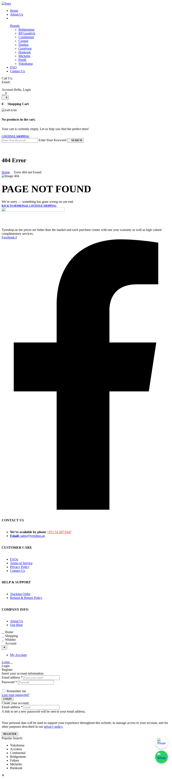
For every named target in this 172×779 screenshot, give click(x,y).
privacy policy (53, 726)
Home (6, 172)
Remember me (16, 691)
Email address (12, 677)
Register (10, 734)
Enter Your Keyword (52, 140)
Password (9, 682)
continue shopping (15, 136)
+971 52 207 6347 (59, 532)
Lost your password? (15, 695)
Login (6, 662)
